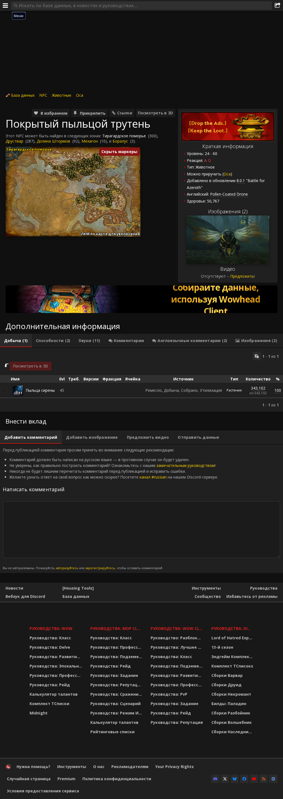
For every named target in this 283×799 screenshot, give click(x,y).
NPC (43, 95)
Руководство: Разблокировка (178, 637)
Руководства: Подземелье (117, 656)
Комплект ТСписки (49, 703)
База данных (23, 95)
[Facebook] (244, 779)
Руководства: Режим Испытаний (117, 713)
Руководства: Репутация (116, 684)
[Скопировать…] (257, 356)
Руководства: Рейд (50, 684)
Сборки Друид (226, 684)
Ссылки (124, 112)
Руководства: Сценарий (115, 703)
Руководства (263, 588)
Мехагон (90, 141)
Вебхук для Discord (25, 596)
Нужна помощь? (33, 766)
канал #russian (153, 477)
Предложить (242, 276)
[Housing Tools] (78, 588)
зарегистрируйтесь (100, 568)
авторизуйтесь (67, 568)
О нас (98, 766)
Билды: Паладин (228, 703)
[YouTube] (254, 779)
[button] (50, 163)
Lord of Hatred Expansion (233, 637)
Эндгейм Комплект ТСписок (233, 656)
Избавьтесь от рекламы (251, 596)
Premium (66, 778)
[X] (225, 779)
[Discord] (215, 779)
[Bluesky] (234, 779)
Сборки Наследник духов (233, 731)
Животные (61, 95)
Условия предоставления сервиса (43, 790)
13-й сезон (222, 647)
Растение (234, 390)
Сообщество (208, 596)
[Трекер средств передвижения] (141, 299)
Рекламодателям (129, 766)
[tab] (16, 341)
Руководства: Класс (50, 637)
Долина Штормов (53, 141)
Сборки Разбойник (230, 713)
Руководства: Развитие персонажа (56, 656)
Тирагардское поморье (124, 135)
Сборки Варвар (227, 675)
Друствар (14, 141)
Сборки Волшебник (231, 722)
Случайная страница (29, 778)
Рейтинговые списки (112, 731)
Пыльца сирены (40, 390)
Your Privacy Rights (174, 766)
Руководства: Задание (114, 675)
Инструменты (206, 588)
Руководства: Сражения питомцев (117, 694)
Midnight (39, 713)
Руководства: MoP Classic (117, 628)
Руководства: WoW (51, 628)
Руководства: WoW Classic (178, 628)
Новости (14, 588)
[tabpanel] (141, 380)
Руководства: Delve (50, 647)
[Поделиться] (277, 5)
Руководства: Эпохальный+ (56, 666)
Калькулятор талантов (54, 694)
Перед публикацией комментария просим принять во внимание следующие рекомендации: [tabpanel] (110, 508)
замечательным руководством (185, 465)
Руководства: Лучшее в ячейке (178, 647)
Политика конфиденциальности (116, 778)
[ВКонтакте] (273, 779)
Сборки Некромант (231, 694)
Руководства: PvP (169, 694)
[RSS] (264, 779)
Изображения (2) (228, 211)
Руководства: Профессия (56, 675)
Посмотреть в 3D (155, 112)
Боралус (120, 141)
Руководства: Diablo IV (233, 628)
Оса (79, 95)
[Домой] (8, 768)
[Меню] (5, 5)
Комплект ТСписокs (232, 666)
